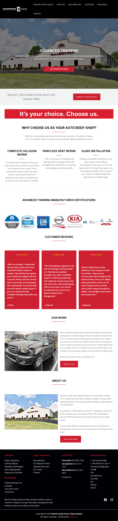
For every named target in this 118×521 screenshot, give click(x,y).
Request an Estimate (43, 4)
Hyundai (94, 478)
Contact (37, 13)
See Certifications (59, 69)
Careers (36, 472)
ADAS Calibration (12, 460)
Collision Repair (11, 463)
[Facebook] (105, 499)
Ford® (93, 469)
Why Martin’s (74, 4)
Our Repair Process (41, 463)
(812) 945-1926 (77, 460)
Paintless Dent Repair (14, 466)
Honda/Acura (96, 475)
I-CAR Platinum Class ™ (100, 463)
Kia (92, 481)
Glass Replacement (13, 469)
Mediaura (73, 516)
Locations (89, 4)
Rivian (93, 487)
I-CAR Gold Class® (98, 460)
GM (92, 472)
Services (61, 4)
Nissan (94, 484)
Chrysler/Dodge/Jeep (100, 466)
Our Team (37, 469)
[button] (86, 97)
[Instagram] (111, 499)
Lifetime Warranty (41, 466)
